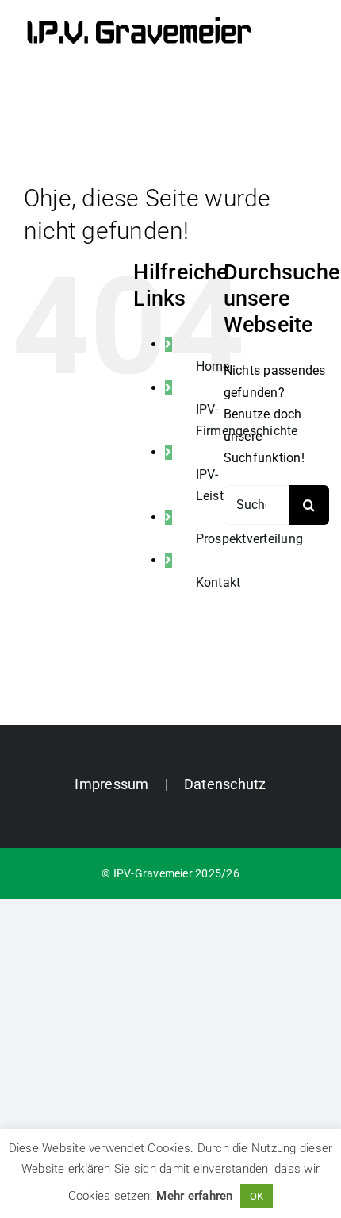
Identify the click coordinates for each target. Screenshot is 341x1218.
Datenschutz (225, 784)
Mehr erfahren (194, 1196)
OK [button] (256, 1196)
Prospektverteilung (249, 538)
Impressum (111, 784)
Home (213, 366)
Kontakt (218, 582)
